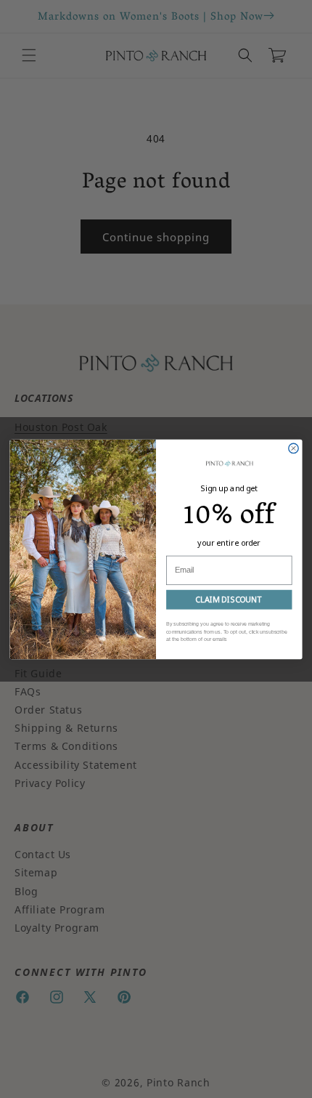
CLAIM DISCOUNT (229, 599)
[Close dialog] (293, 448)
